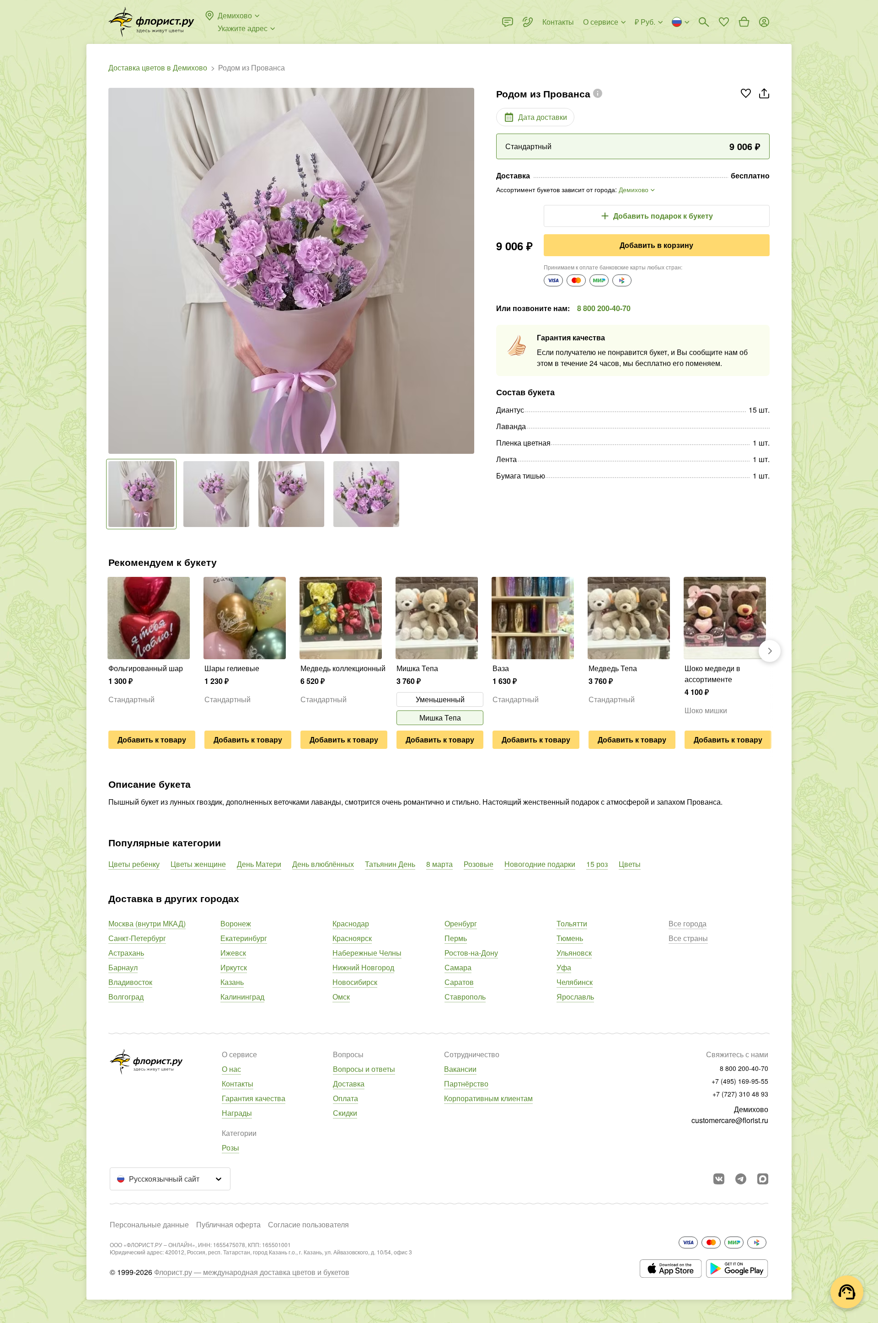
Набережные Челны (367, 952)
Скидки (345, 1113)
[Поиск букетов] (704, 22)
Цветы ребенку (134, 864)
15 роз (597, 864)
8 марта (439, 864)
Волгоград (126, 996)
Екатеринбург (243, 938)
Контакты (237, 1083)
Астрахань (126, 952)
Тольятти (572, 923)
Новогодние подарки (539, 864)
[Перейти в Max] (763, 1179)
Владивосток (130, 982)
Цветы (630, 864)
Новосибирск (354, 982)
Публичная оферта (228, 1224)
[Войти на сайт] (764, 22)
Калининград (242, 996)
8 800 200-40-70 (604, 308)
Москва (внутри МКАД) (147, 923)
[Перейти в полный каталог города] (151, 22)
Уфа (564, 967)
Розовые (478, 864)
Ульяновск (574, 952)
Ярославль (575, 996)
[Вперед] (470, 271)
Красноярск (352, 938)
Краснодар (350, 923)
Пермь (455, 938)
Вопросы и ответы (364, 1069)
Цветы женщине (198, 864)
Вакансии (460, 1069)
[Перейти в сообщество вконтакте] (719, 1179)
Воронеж (235, 923)
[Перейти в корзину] (744, 22)
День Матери (259, 864)
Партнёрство (466, 1083)
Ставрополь (465, 996)
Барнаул (123, 967)
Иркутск (233, 967)
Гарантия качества (253, 1098)
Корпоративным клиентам (488, 1098)
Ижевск (233, 952)
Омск (341, 996)
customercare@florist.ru (729, 1120)
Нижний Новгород (363, 967)
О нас (231, 1069)
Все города (688, 923)
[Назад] (113, 271)
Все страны (688, 938)
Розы (230, 1147)
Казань (232, 982)
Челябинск (575, 982)
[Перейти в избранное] (724, 22)
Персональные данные (149, 1224)
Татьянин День (390, 864)
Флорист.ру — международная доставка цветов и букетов (251, 1272)
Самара (457, 967)
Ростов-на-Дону (471, 952)
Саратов (459, 982)
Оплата (345, 1098)
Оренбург (460, 923)
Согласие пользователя (308, 1224)
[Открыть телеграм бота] (741, 1179)
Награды (237, 1113)
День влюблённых (323, 864)
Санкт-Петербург (137, 938)
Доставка (348, 1083)
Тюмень (570, 938)
